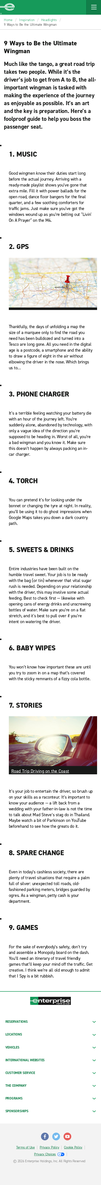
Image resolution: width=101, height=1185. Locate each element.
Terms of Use (25, 1147)
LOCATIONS (13, 1034)
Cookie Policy (73, 1147)
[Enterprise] (7, 7)
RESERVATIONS (16, 1021)
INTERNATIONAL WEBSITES (25, 1060)
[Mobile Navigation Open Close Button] (93, 7)
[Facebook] (44, 1134)
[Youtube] (67, 1134)
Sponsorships (16, 1111)
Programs (14, 1098)
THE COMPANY (15, 1085)
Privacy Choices (45, 1154)
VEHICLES (12, 1047)
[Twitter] (56, 1134)
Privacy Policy (49, 1147)
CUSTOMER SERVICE (20, 1073)
